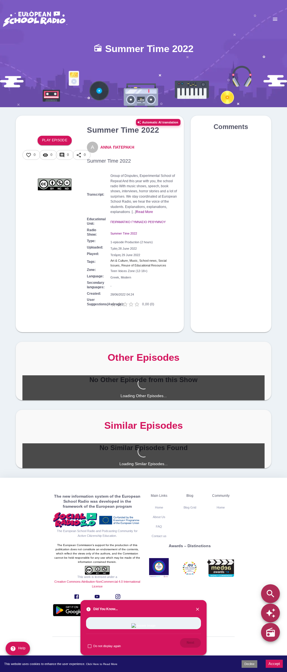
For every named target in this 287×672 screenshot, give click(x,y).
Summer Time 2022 (123, 233)
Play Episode (54, 140)
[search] (270, 593)
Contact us (159, 536)
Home (159, 507)
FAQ (159, 526)
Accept (274, 664)
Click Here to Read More (101, 664)
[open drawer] (275, 19)
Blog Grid (190, 507)
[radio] (270, 632)
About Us (159, 517)
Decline (249, 664)
